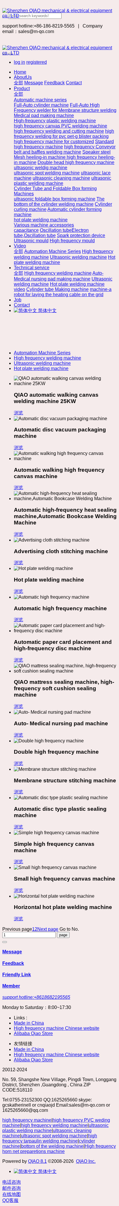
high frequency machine (26, 1120)
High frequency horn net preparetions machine (59, 1149)
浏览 (18, 412)
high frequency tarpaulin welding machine (49, 1138)
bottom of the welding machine (52, 1146)
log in (19, 62)
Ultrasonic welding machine (42, 363)
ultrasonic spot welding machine (54, 1135)
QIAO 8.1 (37, 1161)
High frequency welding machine (47, 358)
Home (20, 72)
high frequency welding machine (54, 1125)
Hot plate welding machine (41, 368)
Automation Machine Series (42, 352)
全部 (18, 82)
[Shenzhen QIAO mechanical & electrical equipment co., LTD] (59, 13)
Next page (47, 929)
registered (36, 62)
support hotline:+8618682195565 (36, 997)
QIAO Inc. (86, 1161)
